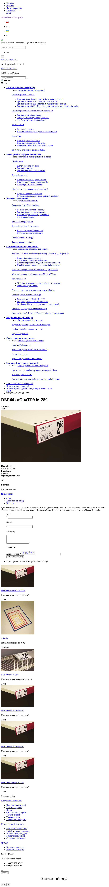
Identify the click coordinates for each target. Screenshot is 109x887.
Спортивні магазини (15, 838)
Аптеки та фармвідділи (16, 833)
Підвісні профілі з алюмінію (29, 193)
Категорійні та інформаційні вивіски (34, 157)
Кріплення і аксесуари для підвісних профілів (37, 196)
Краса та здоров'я (14, 807)
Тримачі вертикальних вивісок (31, 170)
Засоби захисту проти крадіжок (31, 120)
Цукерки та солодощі (16, 805)
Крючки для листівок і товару (30, 210)
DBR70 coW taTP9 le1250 (12, 746)
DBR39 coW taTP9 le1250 (12, 711)
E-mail (9, 522)
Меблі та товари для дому (18, 831)
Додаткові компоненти (28, 201)
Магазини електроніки (16, 828)
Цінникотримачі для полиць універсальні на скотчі (40, 99)
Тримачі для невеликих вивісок (31, 212)
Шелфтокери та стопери (28, 166)
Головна (10, 3)
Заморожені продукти (16, 819)
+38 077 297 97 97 (9, 59)
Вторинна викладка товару (30, 320)
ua (7, 35)
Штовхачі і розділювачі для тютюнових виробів (38, 263)
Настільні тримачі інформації (30, 230)
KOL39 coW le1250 (9, 675)
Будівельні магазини (15, 836)
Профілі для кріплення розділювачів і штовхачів (38, 265)
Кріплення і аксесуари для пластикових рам (37, 131)
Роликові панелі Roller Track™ (31, 299)
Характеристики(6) (15, 501)
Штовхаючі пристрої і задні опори (32, 260)
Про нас (10, 6)
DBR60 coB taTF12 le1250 (13, 590)
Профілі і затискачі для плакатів (31, 180)
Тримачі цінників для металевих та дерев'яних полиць (41, 104)
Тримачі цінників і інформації (31, 90)
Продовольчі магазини (11, 801)
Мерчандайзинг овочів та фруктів (33, 365)
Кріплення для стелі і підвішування (33, 214)
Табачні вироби (13, 815)
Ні (8, 885)
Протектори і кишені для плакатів (32, 182)
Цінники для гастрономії (28, 140)
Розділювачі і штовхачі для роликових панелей (38, 304)
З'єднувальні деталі (25, 217)
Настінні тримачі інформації (30, 233)
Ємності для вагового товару (31, 340)
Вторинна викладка (15, 850)
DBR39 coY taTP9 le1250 (12, 782)
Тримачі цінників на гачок (29, 115)
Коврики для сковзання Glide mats (32, 301)
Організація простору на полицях (33, 249)
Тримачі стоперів (24, 168)
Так (3, 885)
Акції (8, 13)
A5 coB (4, 638)
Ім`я (8, 514)
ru (7, 26)
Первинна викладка (15, 847)
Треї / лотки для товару (27, 285)
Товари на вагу (13, 817)
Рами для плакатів (25, 129)
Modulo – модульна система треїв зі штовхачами (38, 283)
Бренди (4, 843)
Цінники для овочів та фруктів (31, 143)
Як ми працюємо (14, 8)
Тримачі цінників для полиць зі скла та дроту (37, 101)
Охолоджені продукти (16, 812)
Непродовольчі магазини (12, 824)
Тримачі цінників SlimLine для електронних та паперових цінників (47, 106)
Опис (8, 498)
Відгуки (10, 503)
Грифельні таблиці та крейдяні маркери (35, 145)
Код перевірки (13, 554)
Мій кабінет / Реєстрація (12, 17)
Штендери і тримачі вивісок (29, 184)
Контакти (10, 10)
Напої (9, 810)
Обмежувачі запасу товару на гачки (33, 117)
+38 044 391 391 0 (9, 68)
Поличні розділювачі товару (30, 258)
